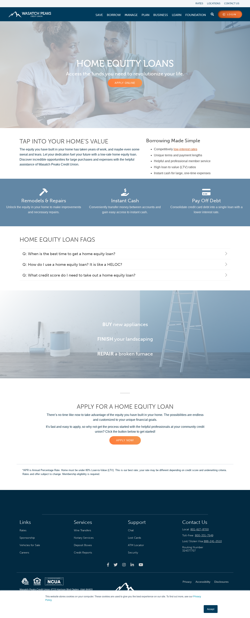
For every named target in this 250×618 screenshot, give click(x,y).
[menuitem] (99, 15)
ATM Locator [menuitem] (136, 545)
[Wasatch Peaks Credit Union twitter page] (116, 564)
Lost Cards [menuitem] (134, 537)
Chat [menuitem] (131, 530)
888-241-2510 (213, 541)
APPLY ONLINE (125, 82)
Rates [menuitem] (199, 3)
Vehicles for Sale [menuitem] (30, 545)
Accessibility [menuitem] (203, 581)
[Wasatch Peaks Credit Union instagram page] (124, 564)
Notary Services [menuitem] (84, 537)
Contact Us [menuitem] (231, 3)
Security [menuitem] (133, 552)
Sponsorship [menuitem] (27, 537)
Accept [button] (210, 609)
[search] (212, 13)
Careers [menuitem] (24, 552)
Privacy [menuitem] (187, 581)
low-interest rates (185, 149)
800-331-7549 (204, 535)
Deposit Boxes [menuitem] (83, 545)
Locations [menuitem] (213, 3)
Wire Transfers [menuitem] (82, 530)
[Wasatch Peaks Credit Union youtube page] (141, 564)
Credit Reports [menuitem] (83, 552)
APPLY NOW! (125, 440)
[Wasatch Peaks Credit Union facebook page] (108, 564)
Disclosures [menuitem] (221, 581)
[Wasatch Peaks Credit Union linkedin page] (132, 564)
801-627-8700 (199, 529)
